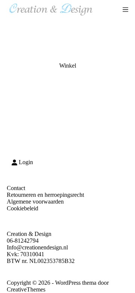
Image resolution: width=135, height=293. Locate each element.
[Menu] (125, 9)
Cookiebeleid (22, 208)
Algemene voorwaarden (35, 201)
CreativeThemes (26, 289)
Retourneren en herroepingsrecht (45, 195)
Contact (16, 188)
